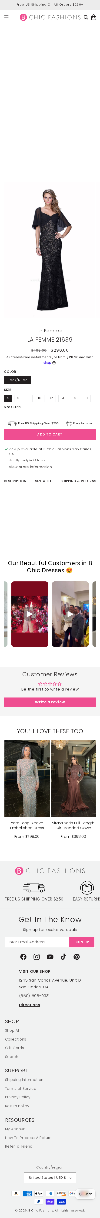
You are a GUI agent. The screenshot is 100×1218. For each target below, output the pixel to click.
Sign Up (82, 942)
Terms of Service (21, 1088)
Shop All (12, 1030)
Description (15, 481)
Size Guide (12, 407)
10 (39, 398)
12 (51, 398)
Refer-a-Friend (19, 1146)
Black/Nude (17, 380)
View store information (30, 467)
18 (86, 398)
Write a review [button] (50, 702)
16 (74, 398)
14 (62, 398)
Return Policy (17, 1105)
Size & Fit (43, 481)
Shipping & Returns (78, 481)
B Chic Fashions (40, 1210)
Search (11, 1056)
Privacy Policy (17, 1097)
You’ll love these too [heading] (50, 731)
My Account (16, 1128)
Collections (15, 1039)
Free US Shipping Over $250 (34, 899)
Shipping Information (24, 1079)
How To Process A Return (28, 1137)
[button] (6, 17)
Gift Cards (14, 1047)
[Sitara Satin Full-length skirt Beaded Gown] (73, 778)
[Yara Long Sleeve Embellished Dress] (27, 778)
